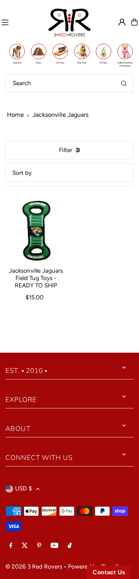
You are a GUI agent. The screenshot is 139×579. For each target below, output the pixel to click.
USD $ (23, 488)
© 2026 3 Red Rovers (33, 566)
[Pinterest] (39, 546)
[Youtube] (54, 546)
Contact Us (109, 572)
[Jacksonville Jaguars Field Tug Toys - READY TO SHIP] (35, 230)
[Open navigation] (21, 22)
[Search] (124, 83)
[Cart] (134, 22)
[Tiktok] (70, 546)
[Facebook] (10, 546)
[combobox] (69, 83)
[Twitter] (25, 546)
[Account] (122, 22)
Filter (65, 150)
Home (15, 114)
